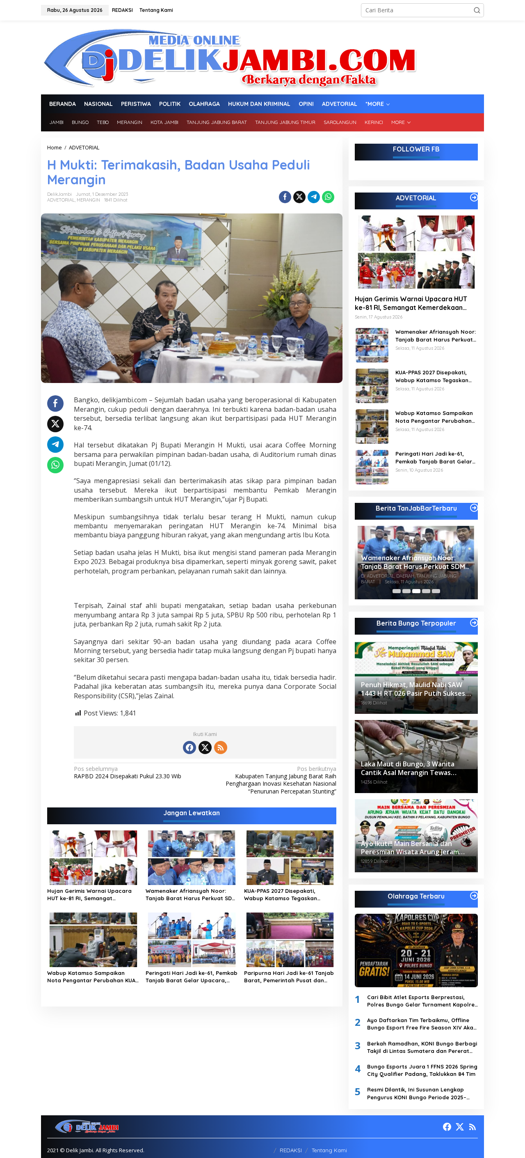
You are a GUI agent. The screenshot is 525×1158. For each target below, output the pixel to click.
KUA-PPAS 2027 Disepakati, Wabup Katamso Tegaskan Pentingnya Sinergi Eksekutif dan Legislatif (288, 894)
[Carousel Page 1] (397, 591)
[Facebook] (189, 747)
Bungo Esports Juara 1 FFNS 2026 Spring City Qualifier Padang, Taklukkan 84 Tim (422, 1070)
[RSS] (220, 747)
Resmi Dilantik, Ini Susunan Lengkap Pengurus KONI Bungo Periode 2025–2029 (416, 1093)
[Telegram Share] (314, 197)
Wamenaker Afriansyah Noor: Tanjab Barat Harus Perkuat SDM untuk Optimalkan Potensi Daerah (191, 894)
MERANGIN (88, 200)
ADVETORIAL (61, 200)
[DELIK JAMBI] (229, 57)
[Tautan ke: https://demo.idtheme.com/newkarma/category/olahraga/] (474, 896)
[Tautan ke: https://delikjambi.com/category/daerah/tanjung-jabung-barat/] (474, 508)
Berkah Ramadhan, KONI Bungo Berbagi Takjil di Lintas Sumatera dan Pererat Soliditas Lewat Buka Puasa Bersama (422, 1047)
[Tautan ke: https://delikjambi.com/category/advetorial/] (474, 197)
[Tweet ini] (299, 197)
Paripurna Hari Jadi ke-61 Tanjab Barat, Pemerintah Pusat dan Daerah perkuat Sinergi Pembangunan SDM (289, 977)
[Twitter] (205, 747)
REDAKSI (291, 1150)
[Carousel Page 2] (406, 591)
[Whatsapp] (328, 197)
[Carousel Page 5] (436, 591)
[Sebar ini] (285, 197)
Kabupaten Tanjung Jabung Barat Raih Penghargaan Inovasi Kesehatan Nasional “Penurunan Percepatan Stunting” (281, 780)
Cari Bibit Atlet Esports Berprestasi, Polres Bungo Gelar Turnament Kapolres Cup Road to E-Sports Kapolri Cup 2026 (422, 1001)
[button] (477, 10)
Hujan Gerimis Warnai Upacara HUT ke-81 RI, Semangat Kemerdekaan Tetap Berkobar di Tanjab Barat (91, 894)
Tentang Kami (329, 1150)
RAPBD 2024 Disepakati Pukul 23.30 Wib (127, 772)
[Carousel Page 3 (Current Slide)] (416, 591)
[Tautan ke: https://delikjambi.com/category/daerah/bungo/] (474, 623)
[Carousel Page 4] (426, 591)
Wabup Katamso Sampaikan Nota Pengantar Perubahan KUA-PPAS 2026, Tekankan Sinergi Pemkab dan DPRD (92, 977)
